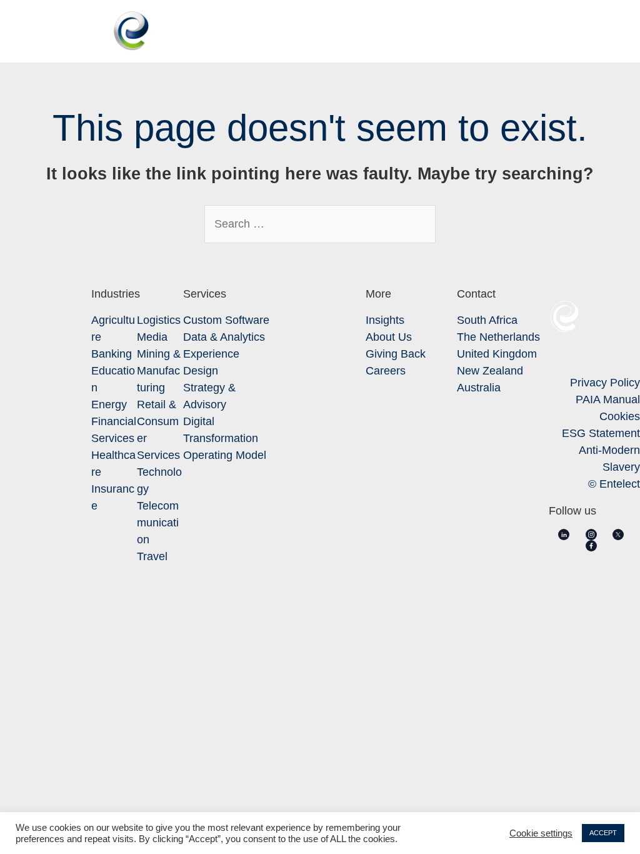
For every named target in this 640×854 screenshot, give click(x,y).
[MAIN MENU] (610, 31)
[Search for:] (320, 224)
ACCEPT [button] (603, 832)
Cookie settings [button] (540, 833)
